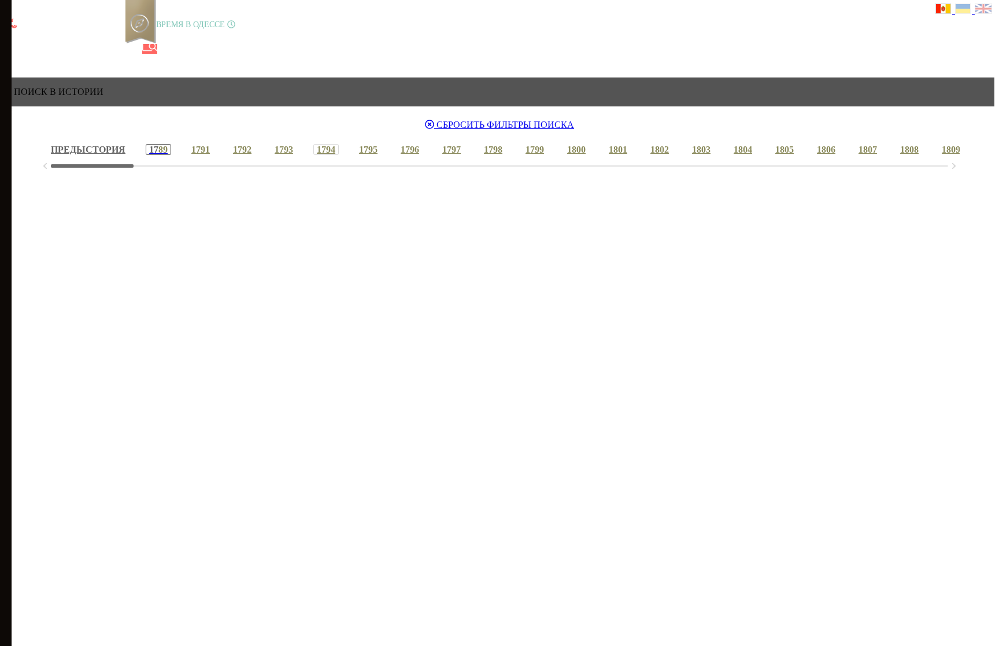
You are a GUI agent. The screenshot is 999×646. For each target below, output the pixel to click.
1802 (659, 149)
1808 (909, 149)
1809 (951, 149)
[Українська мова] (965, 10)
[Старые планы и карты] (72, 49)
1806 (826, 149)
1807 (868, 149)
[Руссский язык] (945, 10)
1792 (242, 149)
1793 (284, 149)
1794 (326, 149)
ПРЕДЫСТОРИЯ (88, 149)
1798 (493, 149)
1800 (576, 149)
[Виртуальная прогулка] (131, 49)
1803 (701, 149)
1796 (410, 149)
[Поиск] (149, 49)
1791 (200, 149)
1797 (451, 149)
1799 (535, 149)
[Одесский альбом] (92, 49)
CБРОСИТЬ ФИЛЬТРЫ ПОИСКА (504, 125)
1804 (743, 149)
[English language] (984, 10)
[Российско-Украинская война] (52, 49)
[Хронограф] (33, 49)
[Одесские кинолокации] (111, 49)
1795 (368, 149)
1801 (618, 149)
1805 (784, 149)
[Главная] (13, 49)
